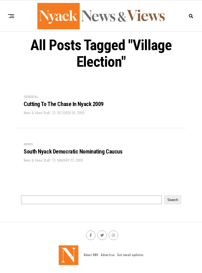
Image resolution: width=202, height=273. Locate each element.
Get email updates (130, 254)
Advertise (107, 254)
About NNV (91, 254)
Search (172, 200)
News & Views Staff (37, 112)
